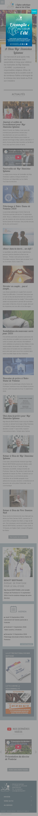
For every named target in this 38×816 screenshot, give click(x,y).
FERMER (34, 11)
